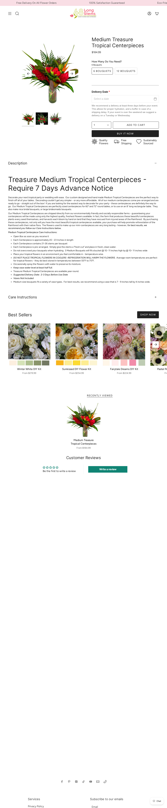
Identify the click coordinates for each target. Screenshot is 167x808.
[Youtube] (90, 781)
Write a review (107, 469)
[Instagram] (76, 781)
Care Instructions (22, 297)
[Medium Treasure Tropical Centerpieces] (83, 420)
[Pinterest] (69, 781)
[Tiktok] (83, 781)
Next (71, 73)
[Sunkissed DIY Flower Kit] (77, 344)
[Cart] (157, 13)
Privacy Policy (36, 806)
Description (17, 163)
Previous (28, 73)
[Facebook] (62, 781)
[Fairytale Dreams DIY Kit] (124, 344)
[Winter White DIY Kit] (29, 344)
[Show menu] (10, 13)
